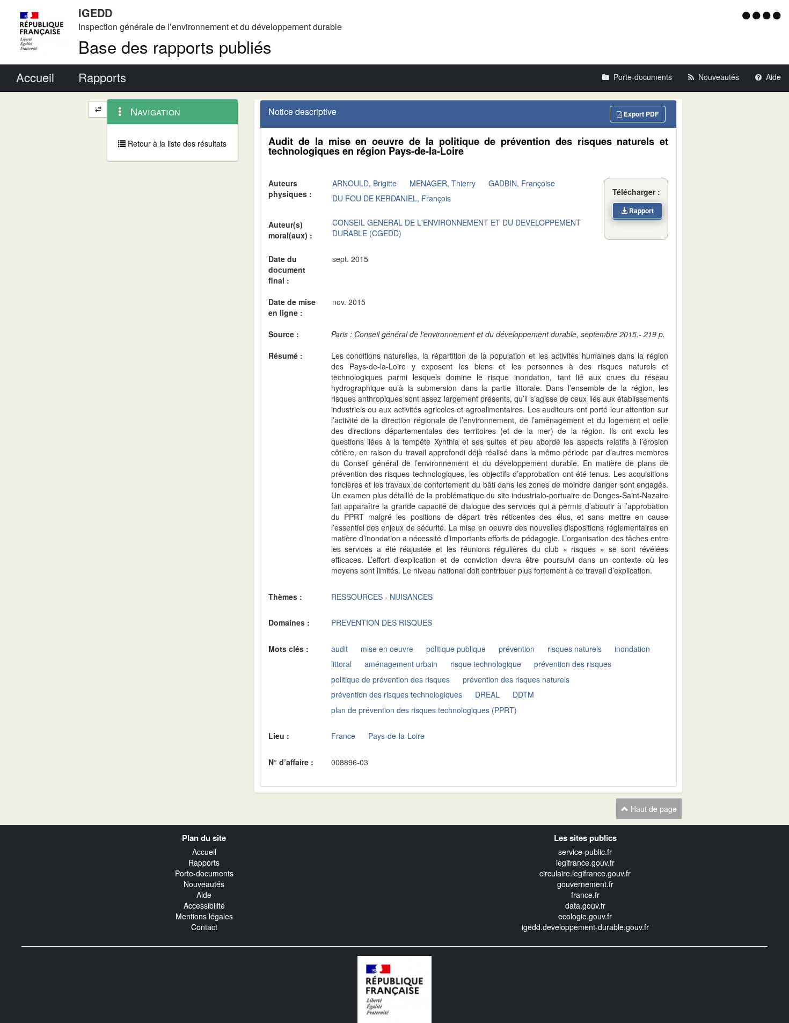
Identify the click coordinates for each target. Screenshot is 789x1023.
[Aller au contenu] (758, 15)
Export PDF (640, 114)
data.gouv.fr (585, 905)
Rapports (204, 862)
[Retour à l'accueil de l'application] (394, 988)
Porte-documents (204, 873)
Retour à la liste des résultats (176, 143)
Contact (204, 927)
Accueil (204, 851)
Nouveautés (204, 884)
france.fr (585, 894)
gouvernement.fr (585, 884)
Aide (203, 894)
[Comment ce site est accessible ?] (747, 15)
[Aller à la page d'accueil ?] (776, 15)
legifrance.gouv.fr (585, 862)
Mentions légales (204, 916)
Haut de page (653, 808)
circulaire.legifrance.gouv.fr (585, 873)
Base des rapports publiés (175, 46)
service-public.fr (585, 851)
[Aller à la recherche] (768, 15)
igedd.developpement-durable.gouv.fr (585, 927)
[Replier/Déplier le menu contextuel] (98, 109)
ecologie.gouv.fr (585, 916)
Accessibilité (204, 905)
